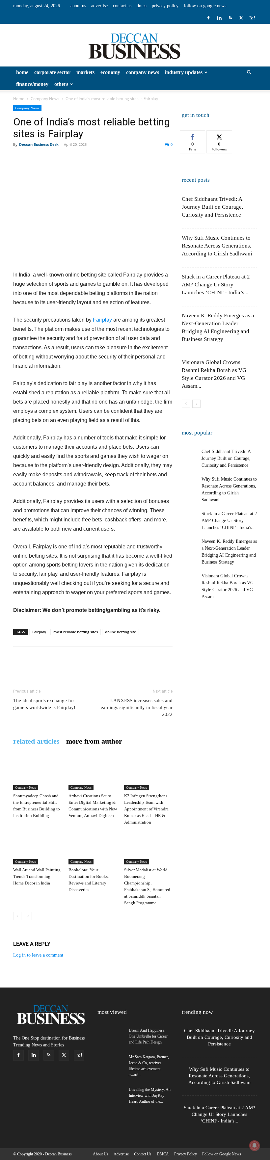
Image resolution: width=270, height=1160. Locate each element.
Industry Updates (183, 72)
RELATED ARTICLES (36, 741)
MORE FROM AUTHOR (94, 741)
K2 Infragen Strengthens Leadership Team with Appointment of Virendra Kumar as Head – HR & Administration (146, 809)
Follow (219, 135)
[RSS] (230, 18)
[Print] (125, 159)
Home (22, 72)
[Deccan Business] (135, 45)
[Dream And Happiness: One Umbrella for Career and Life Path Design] (110, 1036)
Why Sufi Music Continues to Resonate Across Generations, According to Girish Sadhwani (217, 246)
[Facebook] (208, 18)
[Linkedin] (219, 18)
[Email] (110, 159)
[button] (249, 72)
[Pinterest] (50, 159)
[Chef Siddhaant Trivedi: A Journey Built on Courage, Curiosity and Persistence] (190, 456)
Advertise (99, 5)
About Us (78, 5)
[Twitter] (241, 18)
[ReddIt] (95, 159)
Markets (85, 72)
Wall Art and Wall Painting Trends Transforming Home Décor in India (37, 876)
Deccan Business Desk (39, 144)
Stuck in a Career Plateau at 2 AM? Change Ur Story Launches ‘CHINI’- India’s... (216, 285)
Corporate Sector (52, 72)
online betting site (120, 631)
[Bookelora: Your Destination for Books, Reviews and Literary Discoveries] (92, 847)
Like (193, 135)
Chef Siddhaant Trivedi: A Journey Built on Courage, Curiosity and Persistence (212, 207)
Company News (142, 72)
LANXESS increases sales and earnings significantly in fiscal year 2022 (137, 707)
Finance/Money (32, 84)
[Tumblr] (141, 159)
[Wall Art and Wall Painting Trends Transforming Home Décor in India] (37, 847)
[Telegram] (156, 159)
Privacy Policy (165, 5)
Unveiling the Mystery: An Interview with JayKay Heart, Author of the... (150, 1095)
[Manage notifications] (254, 1145)
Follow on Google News (205, 5)
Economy (110, 72)
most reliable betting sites (75, 631)
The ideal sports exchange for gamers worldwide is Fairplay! (44, 704)
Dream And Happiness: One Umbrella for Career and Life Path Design (148, 1036)
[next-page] (28, 916)
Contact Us (122, 5)
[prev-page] (17, 916)
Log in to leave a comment (38, 955)
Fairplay (103, 320)
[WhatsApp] (65, 159)
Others (61, 84)
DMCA (142, 5)
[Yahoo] (252, 18)
